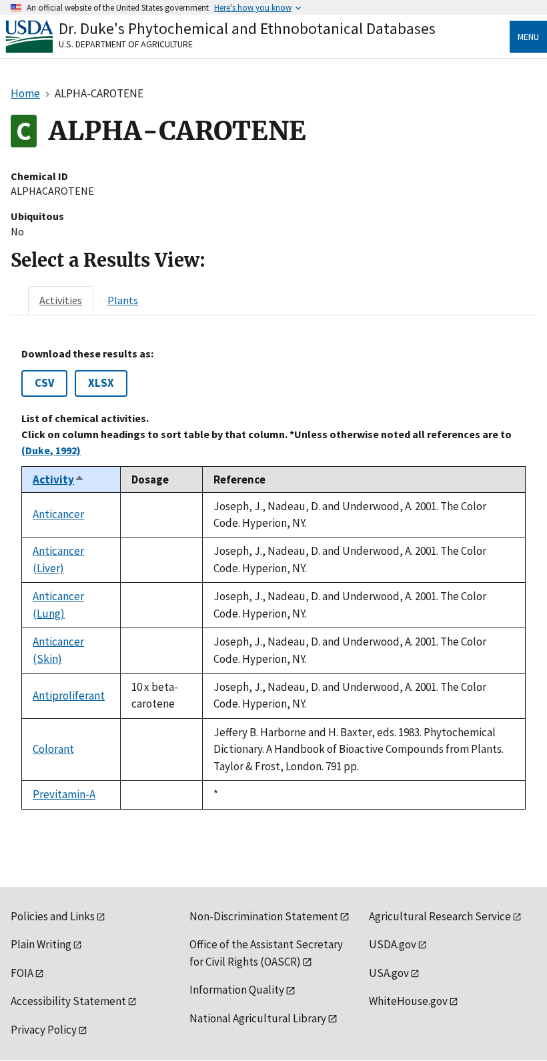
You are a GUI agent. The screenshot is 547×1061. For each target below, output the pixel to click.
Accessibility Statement (68, 1001)
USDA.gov (392, 944)
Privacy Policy (44, 1029)
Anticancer (58, 514)
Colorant (53, 749)
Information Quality (236, 989)
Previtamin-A (64, 794)
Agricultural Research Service (440, 916)
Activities (60, 300)
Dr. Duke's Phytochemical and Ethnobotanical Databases (247, 28)
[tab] (61, 300)
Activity (59, 479)
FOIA (22, 973)
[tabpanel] (273, 578)
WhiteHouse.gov (408, 1001)
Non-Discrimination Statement (263, 916)
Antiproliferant (69, 695)
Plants (122, 300)
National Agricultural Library (257, 1018)
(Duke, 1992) (51, 450)
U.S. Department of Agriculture (126, 44)
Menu (528, 37)
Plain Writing (41, 944)
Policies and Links (53, 916)
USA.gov (389, 973)
